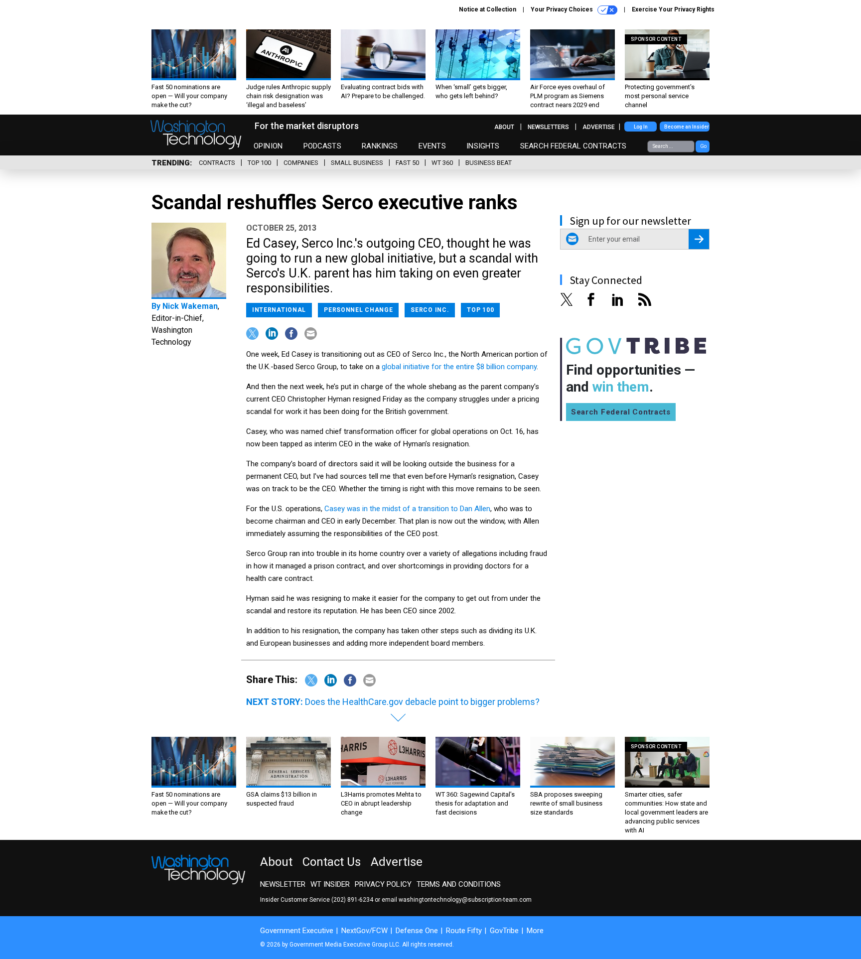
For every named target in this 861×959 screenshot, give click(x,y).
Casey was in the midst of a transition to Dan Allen (407, 508)
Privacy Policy (383, 884)
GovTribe (504, 930)
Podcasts (322, 145)
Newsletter (282, 884)
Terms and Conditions (459, 884)
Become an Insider (686, 127)
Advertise (598, 127)
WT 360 (442, 162)
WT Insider (330, 884)
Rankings (380, 145)
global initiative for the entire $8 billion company (459, 366)
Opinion (268, 145)
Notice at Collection (487, 9)
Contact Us (331, 862)
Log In (641, 127)
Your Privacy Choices (562, 9)
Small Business (357, 162)
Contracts (217, 162)
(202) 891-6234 (352, 899)
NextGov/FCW (364, 930)
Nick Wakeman (190, 306)
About (504, 127)
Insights (482, 145)
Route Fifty (464, 930)
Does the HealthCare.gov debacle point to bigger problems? (422, 701)
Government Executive (296, 930)
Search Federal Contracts (573, 145)
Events (432, 145)
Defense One (417, 930)
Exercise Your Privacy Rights (673, 9)
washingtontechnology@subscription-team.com (465, 899)
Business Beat (488, 162)
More (535, 930)
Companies (301, 162)
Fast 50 (407, 162)
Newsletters (548, 127)
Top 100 (259, 162)
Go (703, 146)
